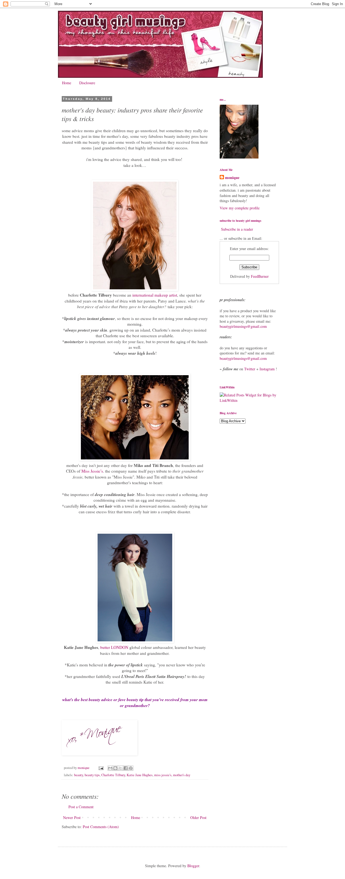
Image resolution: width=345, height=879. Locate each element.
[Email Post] (100, 767)
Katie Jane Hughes (140, 775)
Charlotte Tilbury (113, 775)
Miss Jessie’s (92, 471)
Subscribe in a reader (237, 229)
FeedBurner (260, 276)
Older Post (198, 817)
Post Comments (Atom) (101, 826)
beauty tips (92, 775)
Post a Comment (81, 806)
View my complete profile (240, 207)
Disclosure (87, 82)
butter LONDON (114, 647)
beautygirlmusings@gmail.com (243, 326)
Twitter (249, 368)
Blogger (193, 865)
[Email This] (110, 768)
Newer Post (72, 817)
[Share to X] (120, 768)
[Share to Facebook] (125, 768)
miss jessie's (162, 775)
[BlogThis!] (115, 768)
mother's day (181, 775)
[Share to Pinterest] (130, 768)
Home (66, 82)
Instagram (267, 368)
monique (232, 177)
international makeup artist (154, 295)
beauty (78, 775)
